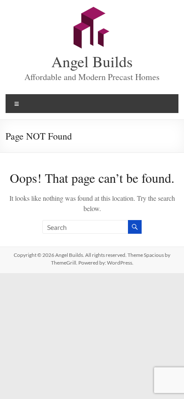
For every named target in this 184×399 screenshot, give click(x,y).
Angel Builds (92, 61)
